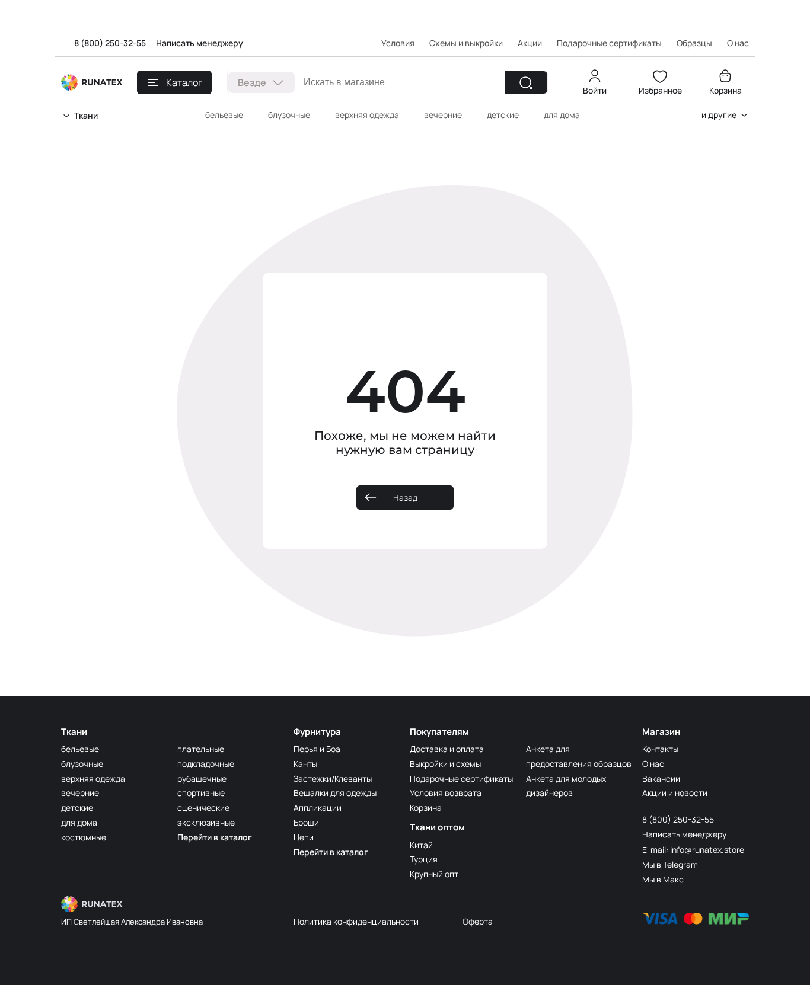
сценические (203, 807)
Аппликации (318, 807)
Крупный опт (434, 874)
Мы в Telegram (670, 864)
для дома (562, 114)
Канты (305, 763)
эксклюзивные (206, 822)
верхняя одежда (367, 114)
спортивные (201, 792)
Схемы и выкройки (466, 43)
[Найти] (526, 82)
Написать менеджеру (199, 43)
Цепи (304, 837)
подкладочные (205, 763)
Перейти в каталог (214, 837)
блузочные (289, 114)
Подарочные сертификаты (609, 43)
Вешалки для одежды (335, 792)
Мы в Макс (663, 879)
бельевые (224, 114)
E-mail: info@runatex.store (693, 849)
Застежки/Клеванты (333, 778)
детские (503, 114)
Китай (421, 844)
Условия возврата (445, 792)
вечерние (443, 114)
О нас (653, 763)
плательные (200, 748)
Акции (530, 43)
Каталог (184, 82)
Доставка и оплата (447, 748)
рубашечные (202, 778)
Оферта (478, 921)
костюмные (83, 837)
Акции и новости (674, 792)
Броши (306, 822)
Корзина (725, 90)
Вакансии (661, 778)
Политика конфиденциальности (356, 921)
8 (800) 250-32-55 (110, 43)
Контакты (660, 748)
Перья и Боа (317, 748)
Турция (424, 859)
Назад (405, 497)
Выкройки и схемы (445, 763)
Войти (595, 90)
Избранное (660, 90)
